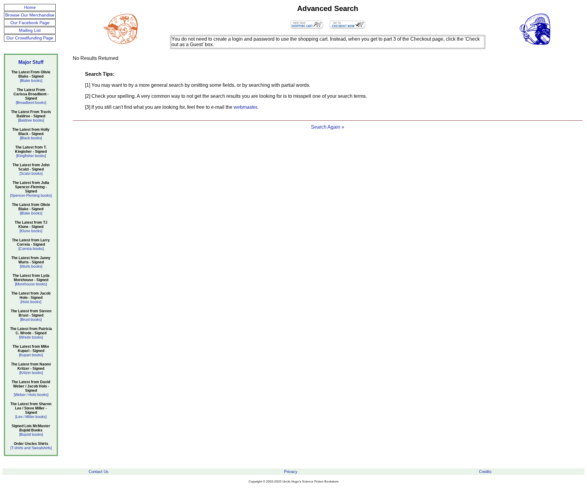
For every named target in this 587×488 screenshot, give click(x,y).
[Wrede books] (31, 337)
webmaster (245, 107)
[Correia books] (31, 249)
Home (30, 7)
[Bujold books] (31, 434)
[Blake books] (31, 81)
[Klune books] (31, 231)
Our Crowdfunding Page (29, 38)
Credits (485, 471)
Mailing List (30, 30)
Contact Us (99, 471)
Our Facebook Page (30, 22)
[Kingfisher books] (31, 156)
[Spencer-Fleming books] (31, 195)
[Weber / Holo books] (31, 395)
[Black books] (31, 138)
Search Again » (327, 127)
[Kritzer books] (31, 373)
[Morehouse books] (31, 284)
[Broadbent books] (31, 103)
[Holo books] (30, 302)
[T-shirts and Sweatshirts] (31, 448)
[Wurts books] (31, 266)
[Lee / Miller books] (30, 417)
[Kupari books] (31, 355)
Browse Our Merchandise (29, 15)
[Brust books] (31, 319)
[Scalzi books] (31, 173)
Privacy (290, 471)
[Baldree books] (31, 120)
